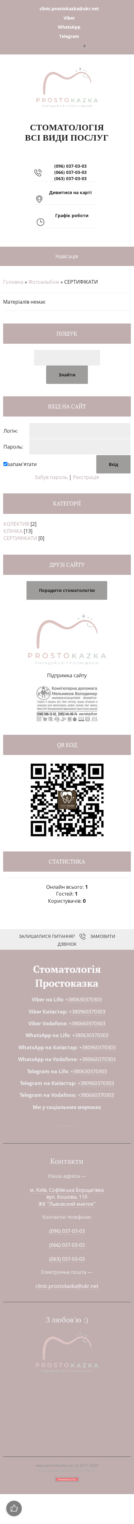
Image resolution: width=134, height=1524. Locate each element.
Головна (13, 281)
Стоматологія (51, 1470)
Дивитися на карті (70, 192)
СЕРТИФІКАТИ (20, 538)
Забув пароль (51, 477)
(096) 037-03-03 (70, 166)
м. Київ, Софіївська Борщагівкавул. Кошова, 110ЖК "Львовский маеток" (67, 1196)
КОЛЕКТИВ (16, 523)
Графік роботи (72, 215)
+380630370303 (83, 999)
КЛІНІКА (12, 531)
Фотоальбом (43, 281)
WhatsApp (69, 27)
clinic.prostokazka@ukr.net (69, 9)
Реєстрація (86, 477)
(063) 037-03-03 (70, 178)
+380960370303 (87, 1011)
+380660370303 (87, 1023)
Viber (69, 18)
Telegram (69, 36)
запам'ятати (22, 464)
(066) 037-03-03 (70, 172)
